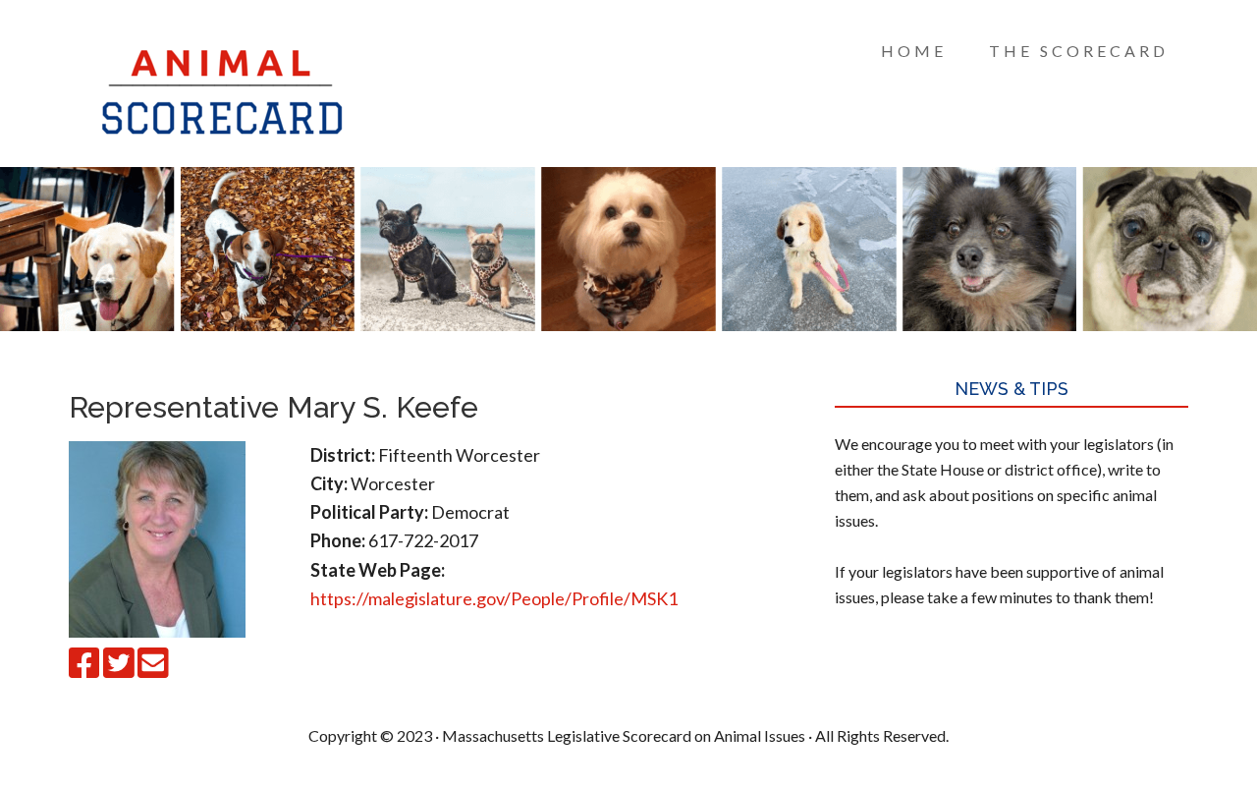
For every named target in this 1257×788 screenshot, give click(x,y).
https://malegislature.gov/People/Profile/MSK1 (494, 598)
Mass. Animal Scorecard (226, 88)
